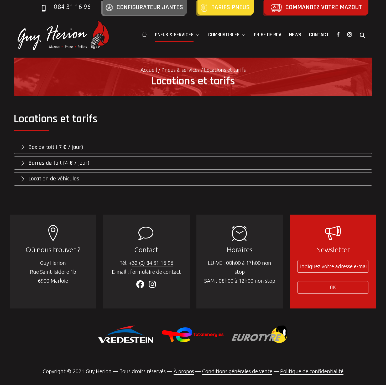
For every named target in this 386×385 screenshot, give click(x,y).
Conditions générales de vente (237, 371)
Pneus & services (180, 70)
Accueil (148, 70)
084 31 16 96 (72, 6)
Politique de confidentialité (311, 371)
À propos (184, 371)
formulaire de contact (155, 272)
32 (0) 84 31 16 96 (152, 263)
